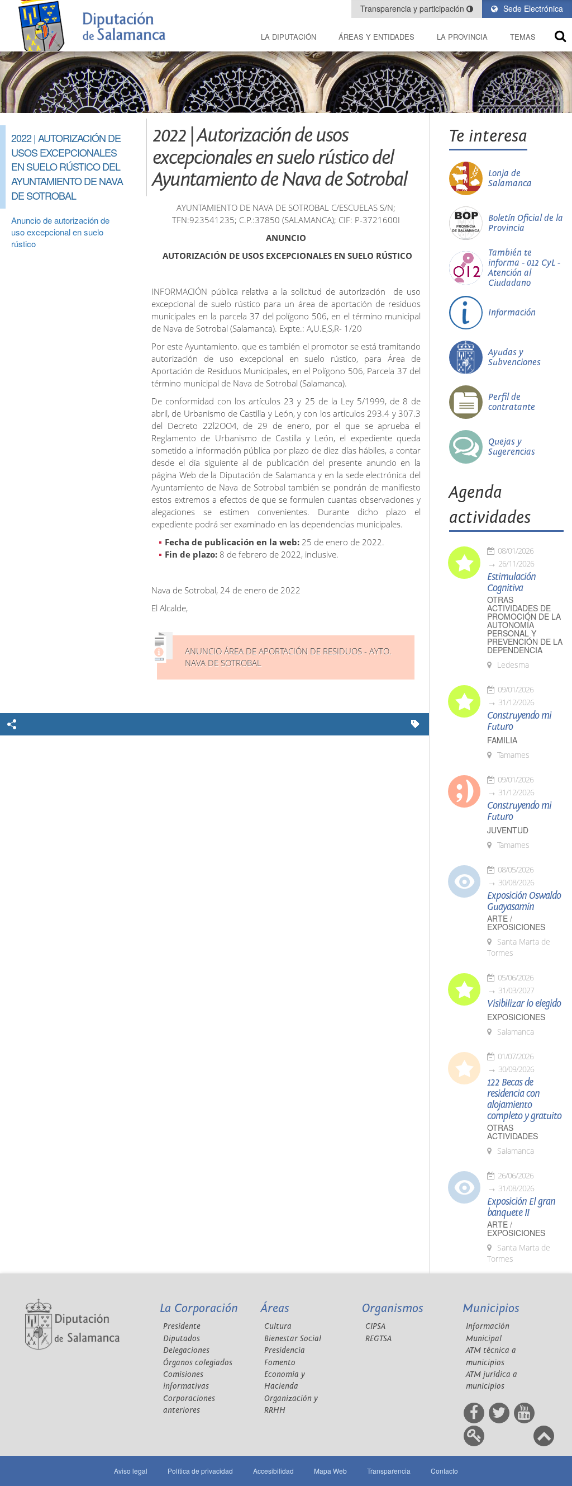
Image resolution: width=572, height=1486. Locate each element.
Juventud (507, 830)
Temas (523, 36)
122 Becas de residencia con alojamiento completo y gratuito (524, 1099)
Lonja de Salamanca (510, 178)
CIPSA (375, 1326)
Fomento (279, 1362)
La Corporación (199, 1308)
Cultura (278, 1326)
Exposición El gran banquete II (521, 1207)
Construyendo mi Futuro (519, 721)
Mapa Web (330, 1470)
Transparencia (389, 1470)
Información (512, 313)
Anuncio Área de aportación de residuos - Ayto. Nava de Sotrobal (288, 657)
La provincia (462, 36)
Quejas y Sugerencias (511, 447)
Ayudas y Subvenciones (514, 357)
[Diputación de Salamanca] (95, 25)
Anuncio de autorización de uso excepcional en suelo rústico (60, 232)
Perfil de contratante (511, 402)
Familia (502, 740)
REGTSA (378, 1338)
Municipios (491, 1308)
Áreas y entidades (376, 36)
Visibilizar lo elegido (524, 1003)
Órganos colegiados (197, 1362)
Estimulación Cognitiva (511, 583)
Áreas (275, 1308)
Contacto (444, 1470)
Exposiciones (516, 1017)
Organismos (392, 1308)
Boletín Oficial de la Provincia (525, 223)
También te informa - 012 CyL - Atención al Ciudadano (524, 268)
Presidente (182, 1326)
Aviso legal (130, 1470)
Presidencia (284, 1350)
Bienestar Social (292, 1338)
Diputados (181, 1338)
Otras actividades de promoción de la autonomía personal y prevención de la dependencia (525, 625)
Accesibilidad (273, 1470)
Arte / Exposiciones (516, 922)
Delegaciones (186, 1350)
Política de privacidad (200, 1470)
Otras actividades (512, 1132)
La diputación (288, 36)
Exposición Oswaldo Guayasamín (524, 901)
